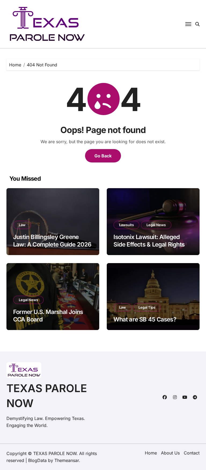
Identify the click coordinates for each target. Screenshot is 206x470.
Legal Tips (146, 307)
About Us (170, 453)
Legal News (156, 225)
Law (22, 225)
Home (151, 453)
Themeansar (66, 460)
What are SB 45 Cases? (144, 319)
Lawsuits (126, 225)
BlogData (37, 460)
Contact (192, 453)
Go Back (103, 155)
